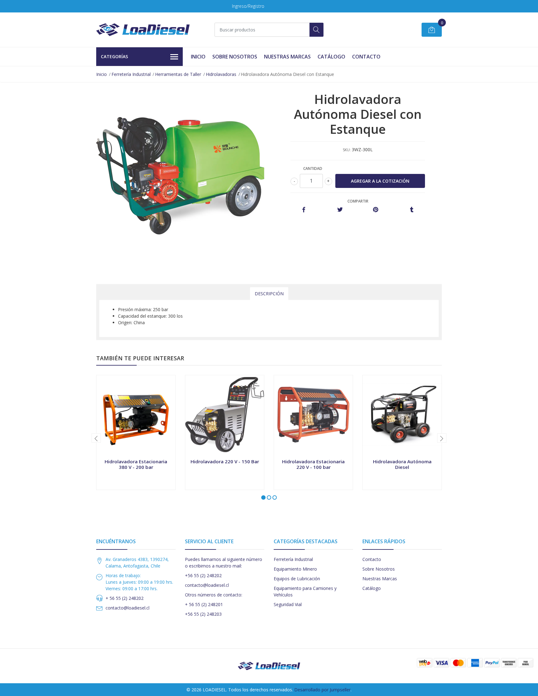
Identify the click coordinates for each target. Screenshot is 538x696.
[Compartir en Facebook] (303, 210)
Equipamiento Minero (295, 569)
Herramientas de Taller (178, 74)
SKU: (347, 149)
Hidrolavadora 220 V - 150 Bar (225, 461)
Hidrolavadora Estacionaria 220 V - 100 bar (313, 464)
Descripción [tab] (269, 294)
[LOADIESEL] (143, 30)
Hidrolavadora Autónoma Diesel (402, 464)
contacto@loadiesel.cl (127, 608)
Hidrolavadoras (221, 74)
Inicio (198, 56)
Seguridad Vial (288, 604)
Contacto (366, 56)
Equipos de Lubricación (297, 579)
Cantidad (312, 168)
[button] (263, 497)
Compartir (357, 201)
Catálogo (331, 56)
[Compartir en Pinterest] (375, 210)
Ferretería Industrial (131, 74)
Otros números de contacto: (213, 595)
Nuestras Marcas (287, 56)
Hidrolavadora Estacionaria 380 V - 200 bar (136, 464)
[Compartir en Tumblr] (411, 210)
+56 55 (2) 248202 (203, 575)
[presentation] (96, 438)
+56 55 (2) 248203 (203, 614)
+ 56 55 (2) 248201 (204, 604)
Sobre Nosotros (234, 56)
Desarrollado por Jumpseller (322, 690)
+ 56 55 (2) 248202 (125, 598)
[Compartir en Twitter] (339, 210)
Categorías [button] (114, 56)
